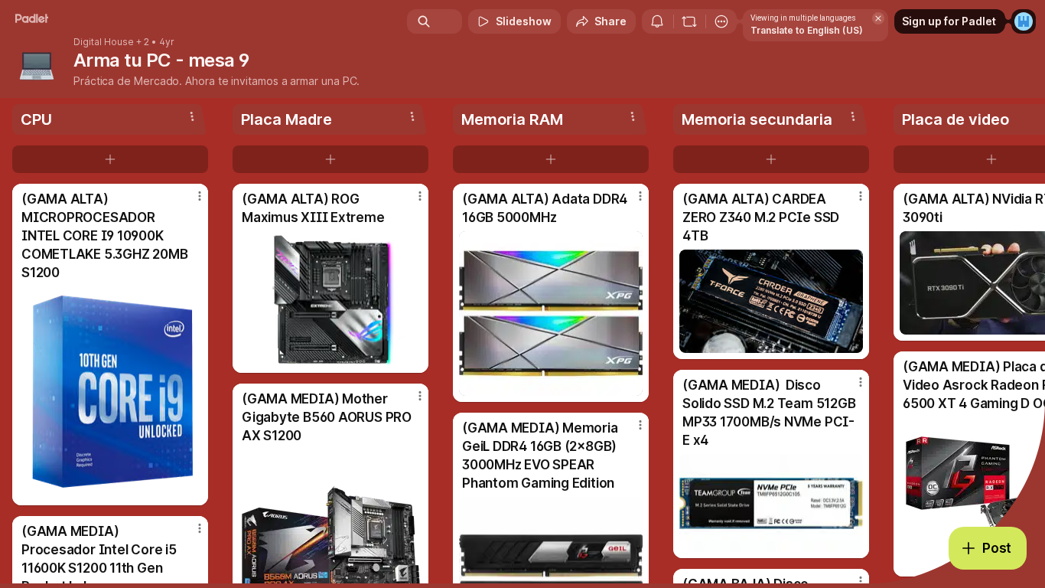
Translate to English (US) (806, 30)
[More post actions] (199, 196)
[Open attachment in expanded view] (110, 392)
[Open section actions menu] (192, 116)
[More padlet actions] (721, 21)
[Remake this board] (689, 21)
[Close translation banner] (878, 18)
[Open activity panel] (657, 21)
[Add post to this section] (110, 159)
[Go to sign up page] (1023, 21)
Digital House (103, 42)
